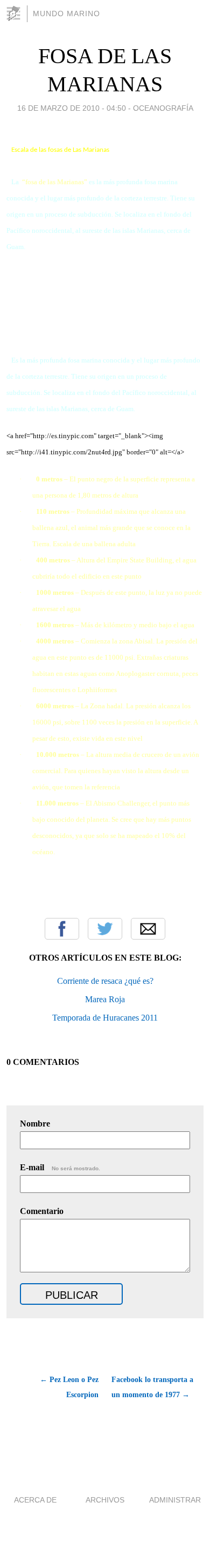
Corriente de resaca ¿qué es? (105, 980)
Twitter (105, 929)
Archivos (105, 1500)
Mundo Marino (66, 13)
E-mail (60, 1167)
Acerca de (35, 1500)
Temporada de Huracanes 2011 (105, 1017)
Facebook (62, 929)
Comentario (42, 1211)
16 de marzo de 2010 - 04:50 (71, 108)
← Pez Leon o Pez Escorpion (69, 1387)
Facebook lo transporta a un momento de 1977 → (152, 1387)
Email (148, 929)
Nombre (35, 1123)
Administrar (175, 1500)
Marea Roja (105, 999)
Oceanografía (163, 108)
